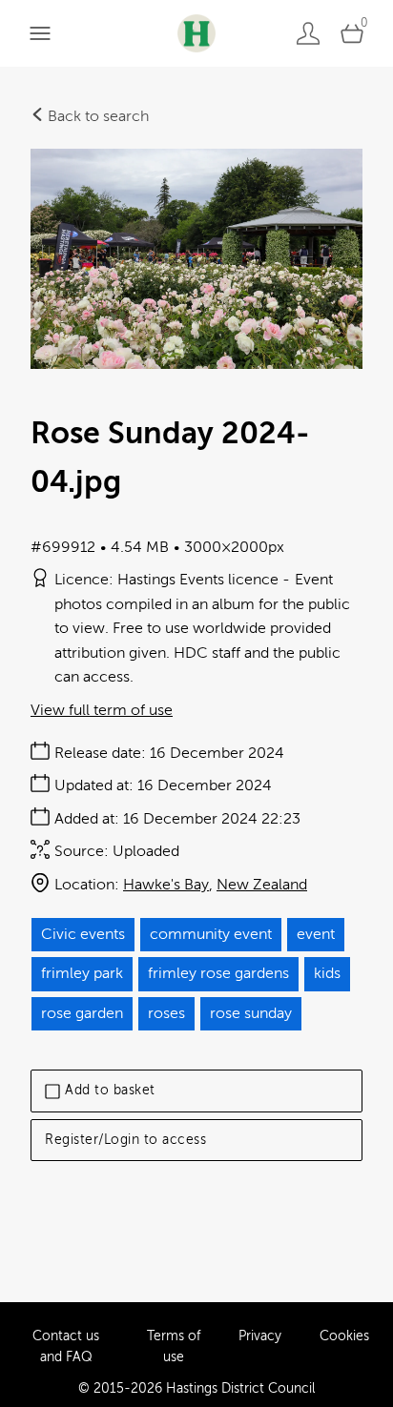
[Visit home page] (196, 33)
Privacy (259, 1336)
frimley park (82, 973)
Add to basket (110, 1090)
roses (166, 1013)
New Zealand (262, 884)
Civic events (83, 934)
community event (211, 934)
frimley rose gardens (218, 973)
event (316, 934)
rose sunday (251, 1013)
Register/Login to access (125, 1139)
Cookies (344, 1336)
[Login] (308, 33)
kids (327, 973)
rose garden (82, 1013)
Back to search (96, 116)
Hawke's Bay (166, 884)
